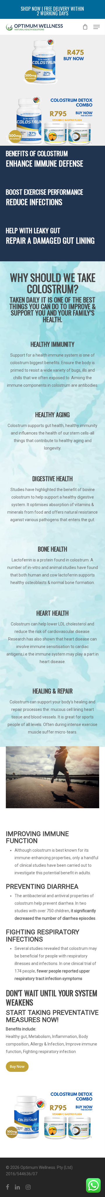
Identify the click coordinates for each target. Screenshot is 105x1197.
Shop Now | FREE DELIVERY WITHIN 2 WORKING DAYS (52, 11)
